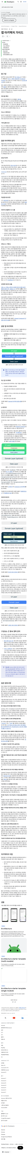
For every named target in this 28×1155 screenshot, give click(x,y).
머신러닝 (3, 1047)
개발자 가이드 (4, 1100)
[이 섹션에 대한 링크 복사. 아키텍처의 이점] (14, 854)
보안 (2, 1030)
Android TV (3, 1072)
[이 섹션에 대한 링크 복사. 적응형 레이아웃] (11, 197)
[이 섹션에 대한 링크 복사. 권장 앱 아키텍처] (14, 326)
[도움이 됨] (9, 29)
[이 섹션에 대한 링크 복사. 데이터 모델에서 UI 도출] (16, 210)
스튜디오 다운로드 (5, 1105)
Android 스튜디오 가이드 (6, 1098)
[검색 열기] (18, 2)
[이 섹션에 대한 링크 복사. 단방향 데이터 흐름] (13, 284)
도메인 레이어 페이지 (13, 625)
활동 (5, 87)
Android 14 (3, 1085)
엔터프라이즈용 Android (6, 1027)
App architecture (7, 7)
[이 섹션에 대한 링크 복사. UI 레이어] (8, 407)
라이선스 (12, 1144)
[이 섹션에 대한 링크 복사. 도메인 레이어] (10, 576)
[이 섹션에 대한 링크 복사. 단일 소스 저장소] (12, 244)
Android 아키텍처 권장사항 (14, 401)
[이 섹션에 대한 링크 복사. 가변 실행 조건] (10, 123)
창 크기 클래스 (9, 471)
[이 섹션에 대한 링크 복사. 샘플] (5, 902)
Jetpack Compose (20, 426)
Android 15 (3, 1083)
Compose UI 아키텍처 (19, 487)
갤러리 (5, 779)
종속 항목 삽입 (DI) (8, 641)
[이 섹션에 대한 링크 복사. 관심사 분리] (9, 158)
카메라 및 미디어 (4, 1052)
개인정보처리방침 (5, 1054)
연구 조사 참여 (4, 1120)
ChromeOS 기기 (4, 1067)
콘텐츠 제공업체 (15, 79)
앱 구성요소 (18, 77)
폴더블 (19, 99)
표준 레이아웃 (7, 776)
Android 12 (3, 1090)
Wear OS (3, 1065)
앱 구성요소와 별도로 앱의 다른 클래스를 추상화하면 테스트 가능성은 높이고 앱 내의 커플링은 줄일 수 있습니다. (14, 726)
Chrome (3, 1132)
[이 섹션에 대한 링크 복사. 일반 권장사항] (12, 683)
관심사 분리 (13, 165)
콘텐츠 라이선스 (22, 1007)
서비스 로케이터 (8, 648)
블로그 (2, 1037)
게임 (2, 1045)
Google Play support (5, 1118)
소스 (2, 1032)
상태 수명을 (12, 441)
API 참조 (3, 1103)
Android (3, 1025)
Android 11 (3, 1092)
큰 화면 (2, 1063)
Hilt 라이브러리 (11, 669)
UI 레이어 (10, 487)
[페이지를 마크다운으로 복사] (7, 36)
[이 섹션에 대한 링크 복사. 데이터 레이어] (10, 497)
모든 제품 (3, 1139)
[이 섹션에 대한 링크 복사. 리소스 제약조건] (11, 112)
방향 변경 (6, 200)
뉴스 (2, 1034)
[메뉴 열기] (2, 1)
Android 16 (3, 1080)
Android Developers (5, 26)
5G (2, 1057)
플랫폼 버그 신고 (4, 1113)
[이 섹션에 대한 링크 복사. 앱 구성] (7, 74)
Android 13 (3, 1087)
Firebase (3, 1134)
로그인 (24, 1)
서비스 (9, 79)
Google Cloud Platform (6, 1136)
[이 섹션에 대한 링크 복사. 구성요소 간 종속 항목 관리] (21, 631)
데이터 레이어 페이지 (13, 572)
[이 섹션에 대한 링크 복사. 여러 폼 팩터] (9, 96)
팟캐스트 (3, 1039)
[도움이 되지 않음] (12, 29)
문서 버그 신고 (4, 1116)
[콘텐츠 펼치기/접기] (10, 41)
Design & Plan (14, 26)
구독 (20, 1147)
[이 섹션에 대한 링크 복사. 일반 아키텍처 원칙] (16, 141)
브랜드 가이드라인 (19, 1144)
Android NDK (4, 1107)
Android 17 (3, 1078)
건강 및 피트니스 (4, 1050)
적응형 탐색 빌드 (8, 493)
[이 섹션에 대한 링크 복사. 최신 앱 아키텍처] (12, 380)
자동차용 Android (5, 1070)
